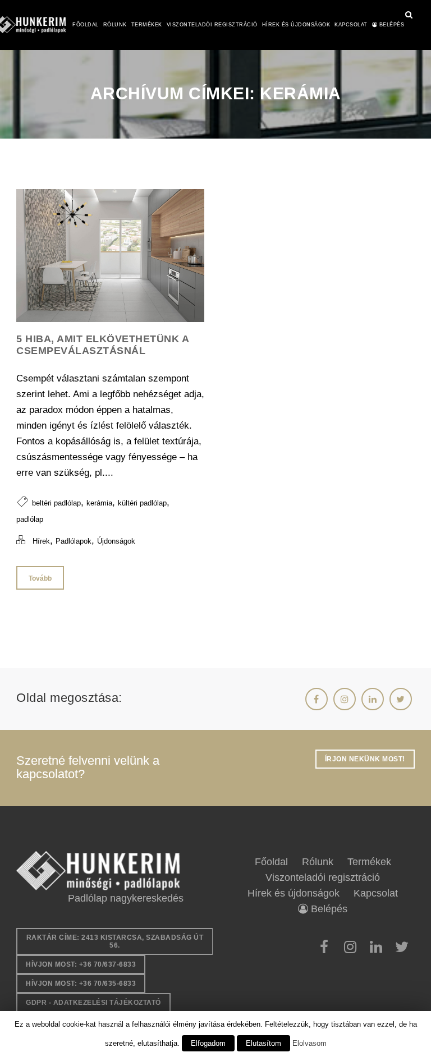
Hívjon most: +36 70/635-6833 (81, 983)
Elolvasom (309, 1043)
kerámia (99, 503)
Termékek (146, 24)
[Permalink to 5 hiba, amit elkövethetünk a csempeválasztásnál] (110, 319)
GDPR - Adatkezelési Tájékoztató (93, 1003)
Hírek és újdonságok (296, 24)
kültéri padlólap (142, 503)
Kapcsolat (351, 24)
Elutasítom (263, 1043)
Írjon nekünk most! (365, 759)
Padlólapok (73, 541)
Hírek (41, 541)
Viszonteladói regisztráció (212, 24)
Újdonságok (116, 541)
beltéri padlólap (56, 503)
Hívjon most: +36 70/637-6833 (81, 964)
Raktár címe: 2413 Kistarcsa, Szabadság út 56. (115, 941)
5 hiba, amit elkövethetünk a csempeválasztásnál (102, 344)
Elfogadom (208, 1043)
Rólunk (115, 24)
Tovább (40, 578)
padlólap (29, 519)
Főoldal (85, 24)
